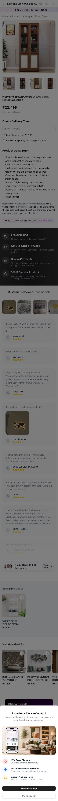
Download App (29, 788)
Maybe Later (29, 795)
